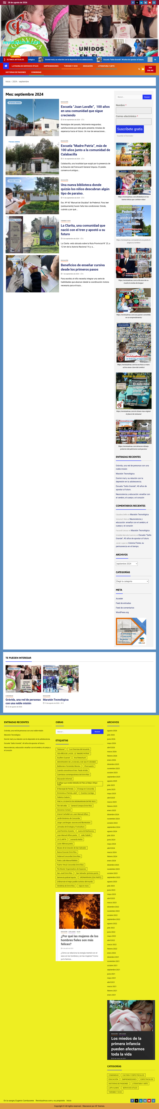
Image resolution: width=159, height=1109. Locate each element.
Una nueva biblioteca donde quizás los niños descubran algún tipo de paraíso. (85, 189)
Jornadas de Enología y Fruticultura (70, 827)
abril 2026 (111, 748)
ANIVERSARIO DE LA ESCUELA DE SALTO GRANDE (76, 762)
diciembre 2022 (113, 907)
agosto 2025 (112, 781)
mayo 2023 (111, 894)
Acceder (119, 598)
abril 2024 (111, 848)
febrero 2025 (112, 806)
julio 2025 (111, 785)
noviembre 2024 (113, 819)
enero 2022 (111, 953)
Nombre (121, 105)
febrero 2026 (112, 756)
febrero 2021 (112, 991)
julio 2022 (111, 928)
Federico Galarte (63, 797)
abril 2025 (111, 798)
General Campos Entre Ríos (81, 806)
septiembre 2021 (113, 970)
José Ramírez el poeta (65, 831)
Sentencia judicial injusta (66, 877)
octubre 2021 (112, 965)
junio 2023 (111, 890)
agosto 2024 (112, 831)
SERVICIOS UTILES (130, 1088)
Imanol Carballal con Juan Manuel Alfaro (72, 814)
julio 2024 (111, 835)
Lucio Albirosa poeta (65, 844)
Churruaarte (89, 766)
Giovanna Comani (64, 810)
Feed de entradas (123, 603)
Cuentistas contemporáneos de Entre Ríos (73, 775)
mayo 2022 (111, 936)
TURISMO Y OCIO (71, 66)
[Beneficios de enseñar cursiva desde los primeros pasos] (32, 273)
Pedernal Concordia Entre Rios (68, 856)
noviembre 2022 (113, 911)
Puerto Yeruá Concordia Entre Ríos (70, 865)
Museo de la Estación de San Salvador (71, 848)
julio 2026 (111, 735)
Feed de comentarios (125, 608)
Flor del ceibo (62, 806)
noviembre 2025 (113, 768)
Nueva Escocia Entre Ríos (67, 852)
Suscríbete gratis (130, 129)
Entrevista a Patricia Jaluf (67, 793)
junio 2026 (111, 739)
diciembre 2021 (113, 957)
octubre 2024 (112, 823)
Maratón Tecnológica (125, 474)
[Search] (139, 69)
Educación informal (64, 779)
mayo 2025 (111, 794)
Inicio (69, 1100)
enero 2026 (111, 760)
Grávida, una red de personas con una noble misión (23, 731)
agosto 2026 (112, 731)
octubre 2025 (112, 773)
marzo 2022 (112, 945)
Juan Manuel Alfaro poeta (67, 835)
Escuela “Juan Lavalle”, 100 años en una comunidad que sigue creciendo (85, 111)
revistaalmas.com (21, 42)
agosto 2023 (112, 882)
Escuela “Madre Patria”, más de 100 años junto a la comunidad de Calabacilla (85, 150)
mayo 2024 (111, 844)
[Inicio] (6, 66)
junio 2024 (111, 840)
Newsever (87, 1106)
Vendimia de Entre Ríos (66, 886)
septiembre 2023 (113, 877)
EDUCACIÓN (88, 66)
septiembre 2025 (113, 777)
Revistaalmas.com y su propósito (50, 1100)
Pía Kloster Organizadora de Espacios (71, 869)
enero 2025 (111, 810)
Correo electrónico (127, 116)
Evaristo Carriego (87, 793)
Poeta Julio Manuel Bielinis (67, 861)
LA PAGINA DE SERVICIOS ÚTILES (25, 66)
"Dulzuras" (61, 749)
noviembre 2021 (113, 961)
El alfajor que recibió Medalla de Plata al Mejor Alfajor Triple (77, 784)
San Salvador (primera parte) (87, 873)
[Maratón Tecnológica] (61, 679)
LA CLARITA (61, 839)
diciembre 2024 (113, 814)
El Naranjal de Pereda (65, 789)
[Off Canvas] (4, 2)
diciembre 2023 (113, 865)
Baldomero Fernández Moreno (68, 766)
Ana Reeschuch (80, 758)
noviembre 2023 (113, 869)
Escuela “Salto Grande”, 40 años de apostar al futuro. (87, 60)
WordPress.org (122, 612)
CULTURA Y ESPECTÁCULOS (133, 1075)
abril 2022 (111, 940)
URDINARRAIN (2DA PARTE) (90, 877)
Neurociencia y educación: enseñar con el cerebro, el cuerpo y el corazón (132, 522)
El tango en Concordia (85, 789)
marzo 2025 (112, 802)
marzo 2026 (112, 752)
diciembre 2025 (113, 764)
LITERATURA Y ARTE (106, 66)
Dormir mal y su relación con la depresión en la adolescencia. (27, 739)
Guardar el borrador (125, 136)
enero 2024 (111, 861)
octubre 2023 (112, 873)
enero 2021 (111, 995)
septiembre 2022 (113, 919)
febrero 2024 (112, 856)
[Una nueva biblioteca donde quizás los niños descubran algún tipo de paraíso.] (32, 195)
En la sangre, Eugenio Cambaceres (19, 1100)
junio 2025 (111, 789)
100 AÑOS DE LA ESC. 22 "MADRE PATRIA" (73, 753)
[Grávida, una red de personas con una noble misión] (23, 679)
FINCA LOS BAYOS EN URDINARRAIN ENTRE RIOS (76, 801)
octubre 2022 (112, 915)
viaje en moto (84, 886)
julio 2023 (111, 886)
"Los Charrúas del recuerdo (79, 749)
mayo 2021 (111, 978)
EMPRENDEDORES (51, 66)
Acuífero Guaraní (63, 758)
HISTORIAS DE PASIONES (16, 72)
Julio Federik (86, 835)
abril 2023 (111, 898)
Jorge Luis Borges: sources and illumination (73, 823)
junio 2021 (111, 974)
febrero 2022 (112, 949)
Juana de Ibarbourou (86, 831)
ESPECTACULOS (146, 1079)
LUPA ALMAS (114, 1088)
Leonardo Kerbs (76, 839)
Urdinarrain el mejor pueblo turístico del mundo (75, 882)
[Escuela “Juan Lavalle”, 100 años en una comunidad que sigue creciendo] (32, 117)
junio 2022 (111, 932)
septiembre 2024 (113, 827)
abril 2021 (111, 982)
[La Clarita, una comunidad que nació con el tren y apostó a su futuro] (32, 234)
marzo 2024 (112, 852)
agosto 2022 (112, 924)
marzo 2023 (112, 903)
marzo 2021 (112, 986)
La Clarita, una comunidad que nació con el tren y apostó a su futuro (83, 230)
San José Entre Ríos (64, 873)
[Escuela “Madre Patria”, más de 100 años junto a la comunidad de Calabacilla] (32, 156)
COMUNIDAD (36, 72)
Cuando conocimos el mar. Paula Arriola (72, 770)
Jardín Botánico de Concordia (68, 818)
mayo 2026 (111, 743)
